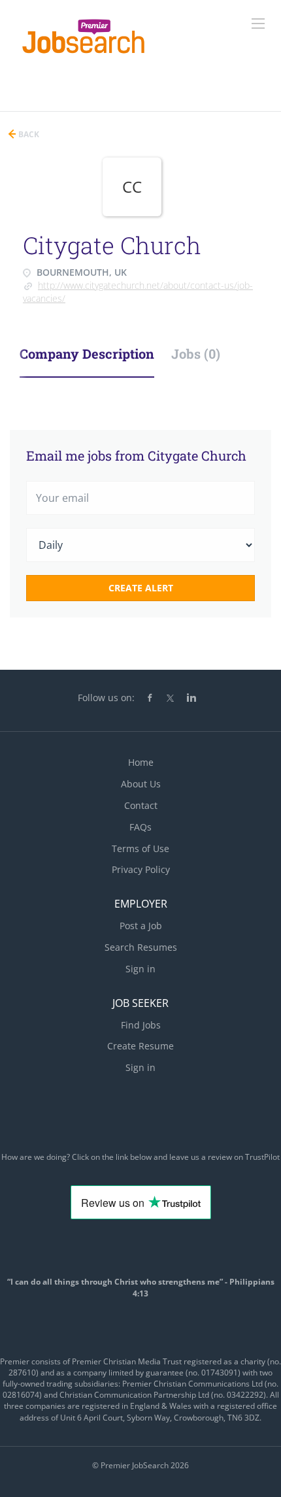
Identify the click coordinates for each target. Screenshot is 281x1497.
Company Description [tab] (87, 353)
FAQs (140, 827)
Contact (140, 805)
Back (27, 134)
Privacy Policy (141, 869)
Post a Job (141, 925)
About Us (141, 784)
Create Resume (140, 1046)
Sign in (140, 968)
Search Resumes (141, 947)
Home (141, 762)
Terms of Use (140, 848)
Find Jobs (141, 1025)
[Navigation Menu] (258, 23)
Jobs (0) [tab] (195, 353)
